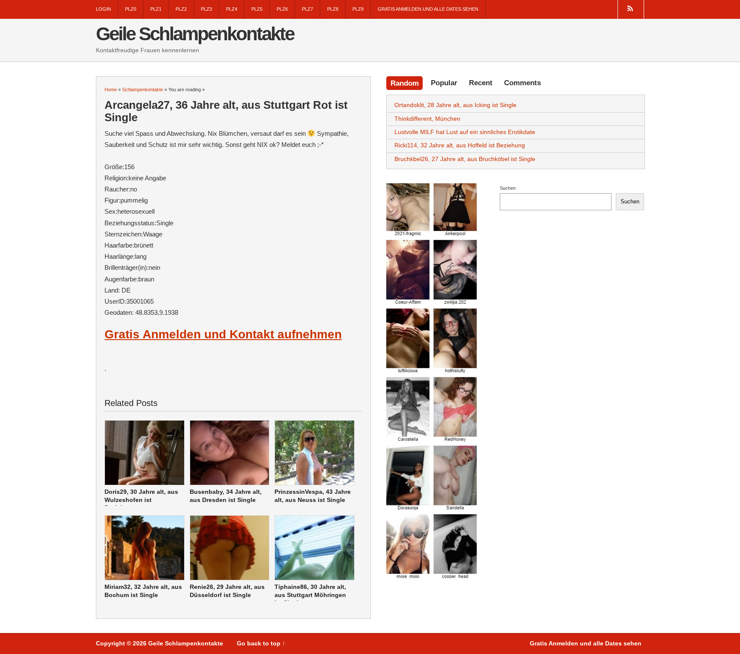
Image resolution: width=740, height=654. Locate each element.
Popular (444, 83)
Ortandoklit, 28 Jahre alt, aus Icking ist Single (455, 105)
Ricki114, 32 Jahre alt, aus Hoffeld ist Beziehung (459, 145)
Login (103, 9)
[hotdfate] (432, 382)
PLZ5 (257, 9)
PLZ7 (307, 9)
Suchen (508, 188)
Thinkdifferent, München (427, 118)
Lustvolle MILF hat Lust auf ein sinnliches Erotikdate (464, 131)
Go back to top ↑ (261, 643)
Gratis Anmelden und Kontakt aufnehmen (223, 334)
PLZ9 (358, 9)
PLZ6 (282, 9)
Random (405, 83)
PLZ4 (231, 9)
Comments (522, 83)
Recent (480, 83)
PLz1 (155, 9)
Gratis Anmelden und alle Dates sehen (428, 9)
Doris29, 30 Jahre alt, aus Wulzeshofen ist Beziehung (141, 499)
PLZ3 (206, 9)
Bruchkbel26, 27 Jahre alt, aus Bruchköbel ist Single (464, 158)
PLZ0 (130, 9)
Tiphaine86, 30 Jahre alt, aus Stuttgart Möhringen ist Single (310, 594)
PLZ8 (332, 9)
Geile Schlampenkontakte (195, 33)
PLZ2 (181, 9)
